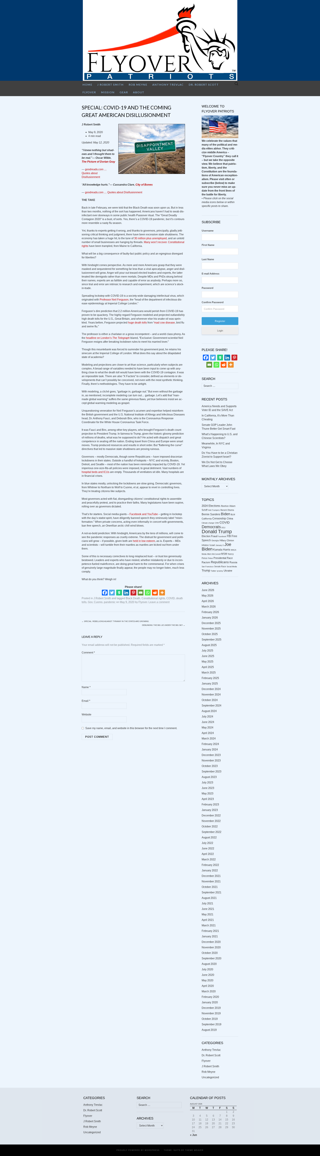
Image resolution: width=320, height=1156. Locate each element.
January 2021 (210, 936)
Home (87, 84)
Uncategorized (210, 1077)
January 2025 (210, 683)
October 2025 (210, 634)
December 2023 (211, 755)
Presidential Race (223, 558)
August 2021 (209, 897)
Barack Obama (227, 510)
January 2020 (210, 1002)
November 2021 (211, 881)
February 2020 (210, 996)
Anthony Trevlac (168, 84)
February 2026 (210, 612)
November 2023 (211, 760)
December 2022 (211, 815)
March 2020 (209, 991)
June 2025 (208, 656)
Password (207, 288)
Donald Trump (217, 531)
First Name (208, 245)
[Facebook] (105, 592)
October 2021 (210, 886)
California (207, 518)
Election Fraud (209, 536)
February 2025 (210, 678)
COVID (170, 598)
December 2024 (211, 689)
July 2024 (207, 716)
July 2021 (207, 903)
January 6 (220, 545)
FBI (229, 536)
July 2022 (207, 843)
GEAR (124, 92)
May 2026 (207, 595)
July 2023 (207, 782)
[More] (162, 592)
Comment (88, 652)
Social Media (232, 567)
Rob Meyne (138, 84)
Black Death (133, 598)
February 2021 (210, 930)
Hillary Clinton (227, 540)
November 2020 (211, 947)
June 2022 (208, 848)
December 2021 (211, 875)
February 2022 (210, 865)
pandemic (110, 602)
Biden (225, 514)
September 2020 (211, 958)
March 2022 (209, 859)
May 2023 (207, 793)
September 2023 (211, 771)
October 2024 (210, 700)
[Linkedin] (126, 592)
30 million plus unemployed (150, 238)
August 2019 (209, 1029)
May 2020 (207, 980)
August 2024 (209, 711)
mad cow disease (164, 322)
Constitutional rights (153, 598)
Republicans (220, 562)
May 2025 (207, 661)
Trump (206, 570)
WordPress (152, 1150)
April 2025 (208, 667)
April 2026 (208, 601)
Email (86, 700)
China (230, 518)
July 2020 (207, 969)
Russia (233, 562)
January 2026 (210, 617)
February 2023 (210, 804)
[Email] (140, 592)
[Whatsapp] (147, 592)
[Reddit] (155, 592)
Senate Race (220, 566)
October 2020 (210, 952)
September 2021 (211, 892)
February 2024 (210, 744)
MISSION (108, 92)
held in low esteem (144, 541)
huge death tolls (137, 322)
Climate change (208, 523)
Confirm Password (213, 302)
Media (204, 554)
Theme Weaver (194, 1150)
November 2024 (211, 694)
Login (220, 330)
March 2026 (209, 606)
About (138, 92)
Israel (212, 545)
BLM (233, 514)
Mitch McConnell (213, 554)
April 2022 (208, 854)
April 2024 (208, 733)
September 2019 (211, 1024)
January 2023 (210, 810)
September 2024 (211, 705)
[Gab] (119, 592)
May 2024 (207, 727)
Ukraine (228, 570)
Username (208, 230)
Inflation (205, 545)
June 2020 (208, 974)
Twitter (213, 571)
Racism (206, 562)
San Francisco (208, 567)
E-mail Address (210, 273)
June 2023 (208, 788)
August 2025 (209, 645)
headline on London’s (108, 337)
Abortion (225, 506)
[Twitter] (112, 592)
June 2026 (208, 590)
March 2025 (209, 672)
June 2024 (208, 722)
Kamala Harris (221, 549)
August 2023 (209, 777)
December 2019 (211, 1007)
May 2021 (207, 914)
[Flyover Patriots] (160, 40)
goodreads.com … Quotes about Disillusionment (94, 173)
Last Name (208, 259)
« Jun (193, 1135)
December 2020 (211, 941)
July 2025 (207, 650)
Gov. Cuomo (95, 602)
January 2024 (210, 749)
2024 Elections (211, 505)
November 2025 (211, 628)
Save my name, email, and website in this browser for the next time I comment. (131, 728)
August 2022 (209, 837)
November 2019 (211, 1013)
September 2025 (211, 639)
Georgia (215, 540)
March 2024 (209, 738)
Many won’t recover (155, 242)
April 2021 (208, 919)
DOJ (223, 528)
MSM (224, 554)
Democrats (211, 527)
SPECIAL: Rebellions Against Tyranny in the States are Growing (115, 621)
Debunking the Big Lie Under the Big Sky (163, 625)
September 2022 (211, 832)
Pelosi (210, 558)
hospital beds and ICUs (95, 472)
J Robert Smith (110, 84)
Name (86, 687)
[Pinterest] (133, 592)
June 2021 (208, 908)
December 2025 (211, 623)
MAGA (233, 550)
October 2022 (210, 826)
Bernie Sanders (211, 514)
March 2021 (209, 925)
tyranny (220, 571)
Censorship (219, 518)
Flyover (89, 92)
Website (86, 714)
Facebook (222, 536)
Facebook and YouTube (144, 514)
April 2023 (208, 799)
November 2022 (211, 821)
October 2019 (210, 1018)
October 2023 (210, 766)
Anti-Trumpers (214, 510)
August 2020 (209, 963)
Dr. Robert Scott (204, 84)
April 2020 (208, 985)
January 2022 (210, 870)
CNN (217, 523)
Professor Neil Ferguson (114, 299)
